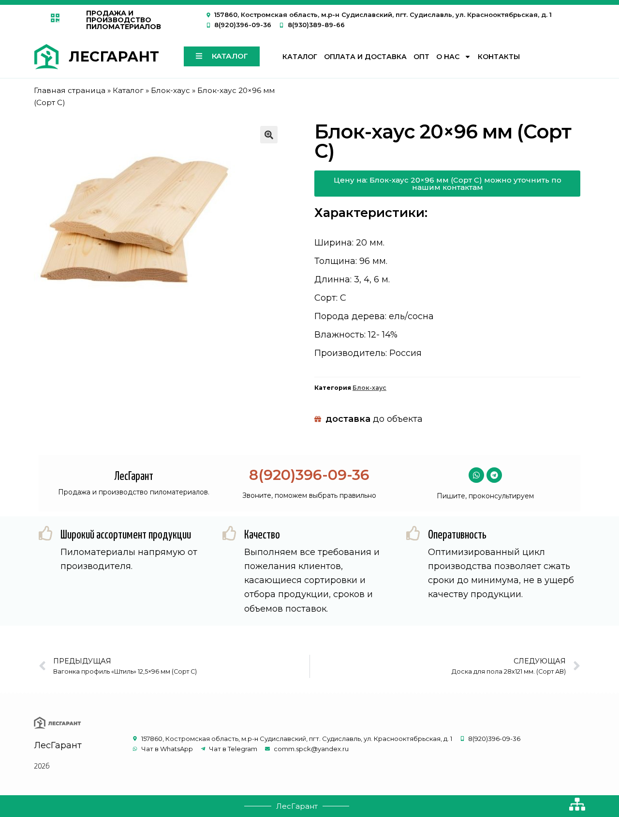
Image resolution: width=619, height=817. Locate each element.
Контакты (499, 56)
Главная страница (69, 90)
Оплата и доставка (365, 56)
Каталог (299, 56)
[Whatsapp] (476, 475)
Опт (421, 56)
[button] (269, 134)
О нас (447, 56)
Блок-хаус (170, 90)
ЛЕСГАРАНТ (114, 56)
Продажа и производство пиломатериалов (123, 20)
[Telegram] (494, 475)
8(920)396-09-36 (309, 475)
